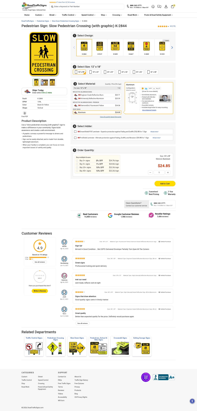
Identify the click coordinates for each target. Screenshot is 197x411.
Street (51, 15)
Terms (60, 387)
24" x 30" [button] (110, 72)
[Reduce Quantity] (150, 172)
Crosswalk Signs (120, 338)
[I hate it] (36, 276)
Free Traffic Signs (64, 383)
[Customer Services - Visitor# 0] (153, 6)
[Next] (171, 47)
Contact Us (62, 377)
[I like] (42, 276)
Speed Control (87, 15)
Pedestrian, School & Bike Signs (98, 339)
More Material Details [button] (149, 110)
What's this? (154, 132)
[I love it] (43, 276)
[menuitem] (27, 15)
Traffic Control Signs (34, 338)
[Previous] (75, 47)
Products (78, 390)
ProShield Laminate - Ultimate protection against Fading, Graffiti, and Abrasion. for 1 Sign (113, 138)
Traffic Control (68, 15)
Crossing (116, 15)
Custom (38, 15)
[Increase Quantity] (168, 172)
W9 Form (61, 400)
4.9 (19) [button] (172, 26)
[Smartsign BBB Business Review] (164, 377)
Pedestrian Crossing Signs (55, 339)
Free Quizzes (79, 383)
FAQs (60, 380)
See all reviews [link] (40, 262)
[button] (159, 6)
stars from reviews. (65, 2)
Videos (60, 394)
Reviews (61, 390)
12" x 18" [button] (81, 72)
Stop (103, 15)
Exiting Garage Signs (141, 338)
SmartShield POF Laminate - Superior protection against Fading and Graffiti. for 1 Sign (112, 132)
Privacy (77, 387)
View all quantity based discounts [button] (110, 117)
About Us (78, 377)
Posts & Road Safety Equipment (157, 15)
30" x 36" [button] (139, 72)
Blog (76, 394)
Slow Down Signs (77, 338)
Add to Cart (165, 184)
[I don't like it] (38, 276)
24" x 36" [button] (125, 72)
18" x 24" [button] (96, 72)
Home (26, 15)
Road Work (132, 15)
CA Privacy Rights (81, 397)
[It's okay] (40, 276)
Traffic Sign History (81, 380)
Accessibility (62, 397)
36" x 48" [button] (153, 72)
